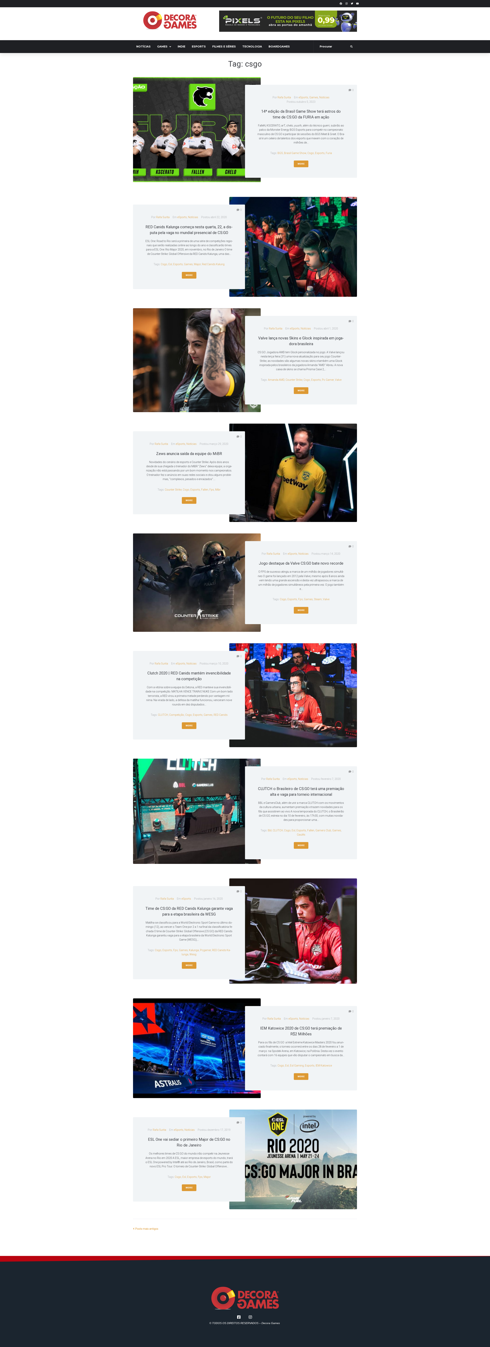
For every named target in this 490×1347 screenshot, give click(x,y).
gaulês (301, 834)
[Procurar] (332, 46)
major (197, 264)
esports (320, 153)
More (301, 164)
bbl (270, 830)
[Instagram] (346, 3)
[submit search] (351, 47)
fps (211, 489)
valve (338, 379)
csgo (310, 153)
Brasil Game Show (295, 153)
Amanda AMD (276, 379)
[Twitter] (352, 3)
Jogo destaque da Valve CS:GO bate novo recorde (301, 563)
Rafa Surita (284, 97)
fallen (204, 489)
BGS (280, 153)
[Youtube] (357, 3)
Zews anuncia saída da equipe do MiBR (189, 453)
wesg (192, 954)
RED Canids (221, 714)
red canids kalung (213, 264)
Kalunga (194, 950)
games (188, 264)
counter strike (294, 379)
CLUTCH (163, 714)
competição (176, 714)
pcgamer (205, 950)
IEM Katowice (324, 1065)
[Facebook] (341, 3)
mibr (217, 489)
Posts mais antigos (145, 1228)
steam (318, 599)
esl (170, 264)
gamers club (323, 830)
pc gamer (328, 379)
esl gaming (297, 1065)
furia (329, 153)
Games (313, 97)
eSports (303, 97)
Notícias (324, 97)
